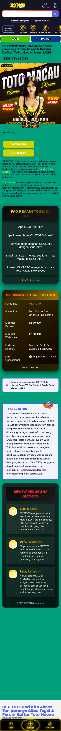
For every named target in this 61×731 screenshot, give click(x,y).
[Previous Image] (2, 94)
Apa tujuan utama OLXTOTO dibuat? (30, 235)
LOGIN (15, 38)
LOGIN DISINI (18, 153)
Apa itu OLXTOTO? (30, 226)
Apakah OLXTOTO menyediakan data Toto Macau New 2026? (30, 269)
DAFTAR (45, 38)
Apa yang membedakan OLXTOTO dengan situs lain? (31, 245)
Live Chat (50, 727)
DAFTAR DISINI (18, 144)
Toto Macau (8, 182)
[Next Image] (58, 94)
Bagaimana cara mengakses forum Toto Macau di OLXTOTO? (30, 257)
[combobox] (27, 14)
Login (11, 727)
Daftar (30, 727)
